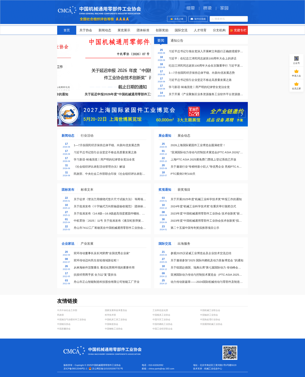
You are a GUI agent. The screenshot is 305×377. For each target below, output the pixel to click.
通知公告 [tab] (177, 40)
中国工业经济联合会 (162, 328)
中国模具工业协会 (161, 315)
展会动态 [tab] (184, 135)
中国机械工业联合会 (210, 310)
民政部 (60, 315)
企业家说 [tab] (68, 243)
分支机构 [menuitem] (219, 30)
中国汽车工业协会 (161, 319)
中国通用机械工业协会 (211, 324)
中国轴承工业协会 (209, 315)
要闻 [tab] (160, 40)
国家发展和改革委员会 (116, 310)
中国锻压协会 (64, 324)
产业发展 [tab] (87, 243)
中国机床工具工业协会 (116, 319)
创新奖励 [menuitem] (162, 30)
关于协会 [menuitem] (85, 30)
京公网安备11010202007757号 (107, 368)
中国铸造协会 (111, 324)
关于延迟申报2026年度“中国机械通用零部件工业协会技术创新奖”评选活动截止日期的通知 (121, 94)
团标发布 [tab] (68, 189)
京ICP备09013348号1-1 (75, 368)
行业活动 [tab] (87, 135)
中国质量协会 (64, 328)
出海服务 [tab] (184, 243)
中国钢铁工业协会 (114, 328)
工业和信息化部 (160, 310)
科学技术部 (110, 315)
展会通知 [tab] (165, 135)
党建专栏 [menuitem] (240, 30)
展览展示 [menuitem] (124, 30)
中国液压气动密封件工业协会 (71, 319)
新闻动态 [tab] (68, 135)
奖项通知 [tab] (165, 189)
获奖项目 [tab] (184, 189)
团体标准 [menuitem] (143, 30)
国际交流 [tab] (165, 243)
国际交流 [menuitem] (181, 30)
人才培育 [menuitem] (200, 30)
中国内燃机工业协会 (162, 324)
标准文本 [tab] (87, 189)
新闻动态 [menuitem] (104, 30)
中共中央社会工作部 (67, 310)
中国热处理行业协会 (210, 319)
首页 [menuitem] (67, 30)
